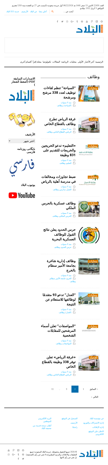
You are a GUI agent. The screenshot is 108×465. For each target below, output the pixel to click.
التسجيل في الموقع (69, 418)
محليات (73, 61)
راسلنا (74, 427)
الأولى (80, 61)
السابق (94, 389)
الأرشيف (24, 11)
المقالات (56, 61)
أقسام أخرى (26, 61)
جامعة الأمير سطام (58, 278)
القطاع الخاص (59, 131)
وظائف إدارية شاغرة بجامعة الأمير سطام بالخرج (61, 265)
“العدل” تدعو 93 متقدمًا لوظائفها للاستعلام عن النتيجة (59, 299)
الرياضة (64, 61)
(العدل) (68, 312)
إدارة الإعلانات (98, 427)
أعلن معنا (43, 11)
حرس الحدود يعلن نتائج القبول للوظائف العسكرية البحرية (59, 234)
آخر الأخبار (89, 61)
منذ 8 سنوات (66, 102)
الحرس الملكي (65, 216)
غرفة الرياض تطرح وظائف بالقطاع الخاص (60, 121)
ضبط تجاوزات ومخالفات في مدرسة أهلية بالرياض (58, 179)
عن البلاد (33, 11)
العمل (69, 189)
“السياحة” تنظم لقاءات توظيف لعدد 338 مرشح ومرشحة (59, 92)
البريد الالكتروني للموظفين (44, 419)
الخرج (69, 278)
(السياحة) (67, 105)
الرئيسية (99, 61)
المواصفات (67, 343)
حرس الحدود (66, 247)
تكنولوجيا (47, 61)
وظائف (60, 105)
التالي (94, 397)
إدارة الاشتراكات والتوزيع (94, 422)
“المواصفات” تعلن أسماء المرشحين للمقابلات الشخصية (58, 330)
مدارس (63, 189)
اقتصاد (93, 119)
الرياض (68, 131)
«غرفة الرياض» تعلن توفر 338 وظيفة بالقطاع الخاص (59, 362)
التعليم (68, 163)
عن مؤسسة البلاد (97, 418)
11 (52, 389)
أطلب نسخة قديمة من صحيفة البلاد (42, 427)
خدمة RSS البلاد (12, 11)
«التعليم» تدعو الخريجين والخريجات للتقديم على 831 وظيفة (58, 150)
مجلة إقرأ (37, 61)
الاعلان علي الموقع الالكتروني (96, 432)
